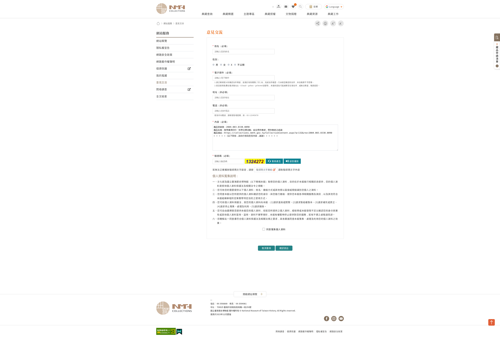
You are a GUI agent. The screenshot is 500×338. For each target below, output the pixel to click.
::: (273, 6)
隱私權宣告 (321, 331)
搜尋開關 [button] (300, 6)
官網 (315, 6)
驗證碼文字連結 (264, 169)
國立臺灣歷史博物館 (180, 308)
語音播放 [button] (294, 161)
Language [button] (334, 6)
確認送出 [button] (284, 248)
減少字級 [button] (341, 23)
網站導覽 (278, 6)
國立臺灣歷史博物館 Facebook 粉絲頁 (326, 318)
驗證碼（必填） (222, 155)
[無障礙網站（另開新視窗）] (166, 331)
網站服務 (168, 23)
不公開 (241, 64)
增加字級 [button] (333, 23)
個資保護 (291, 331)
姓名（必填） (221, 46)
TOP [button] (491, 322)
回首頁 (158, 23)
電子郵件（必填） (223, 72)
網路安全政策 (336, 331)
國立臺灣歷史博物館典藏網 (172, 8)
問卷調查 (280, 331)
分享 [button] (318, 23)
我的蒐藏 (293, 6)
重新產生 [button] (276, 161)
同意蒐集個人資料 (276, 229)
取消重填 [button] (266, 248)
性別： (216, 59)
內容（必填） (221, 121)
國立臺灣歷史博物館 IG (333, 318)
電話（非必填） (221, 105)
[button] (250, 294)
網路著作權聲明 (305, 331)
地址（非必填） (221, 92)
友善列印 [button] (325, 23)
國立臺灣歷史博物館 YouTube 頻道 (341, 318)
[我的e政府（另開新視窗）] (179, 332)
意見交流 (286, 6)
